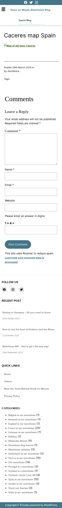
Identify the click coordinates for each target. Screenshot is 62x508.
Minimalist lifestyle (17, 441)
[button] (3, 9)
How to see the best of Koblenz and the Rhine (28, 329)
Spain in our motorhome (20, 479)
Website (10, 200)
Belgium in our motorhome (22, 415)
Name (9, 169)
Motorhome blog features (21, 445)
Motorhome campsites (19, 449)
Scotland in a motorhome (21, 471)
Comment (13, 131)
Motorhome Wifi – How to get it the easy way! (25, 346)
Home (7, 374)
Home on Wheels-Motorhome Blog (30, 9)
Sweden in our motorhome (21, 484)
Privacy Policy (12, 396)
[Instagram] (13, 289)
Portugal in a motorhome (21, 466)
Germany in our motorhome (22, 432)
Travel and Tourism (18, 488)
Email (9, 185)
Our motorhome (16, 462)
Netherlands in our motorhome (23, 454)
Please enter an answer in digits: (25, 216)
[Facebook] (4, 289)
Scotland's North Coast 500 (22, 475)
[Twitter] (21, 289)
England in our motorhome (22, 424)
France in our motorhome (21, 428)
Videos (8, 381)
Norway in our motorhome (21, 458)
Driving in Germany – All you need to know (26, 312)
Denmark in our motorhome (22, 419)
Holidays (12, 436)
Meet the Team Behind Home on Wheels (26, 388)
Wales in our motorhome (20, 492)
